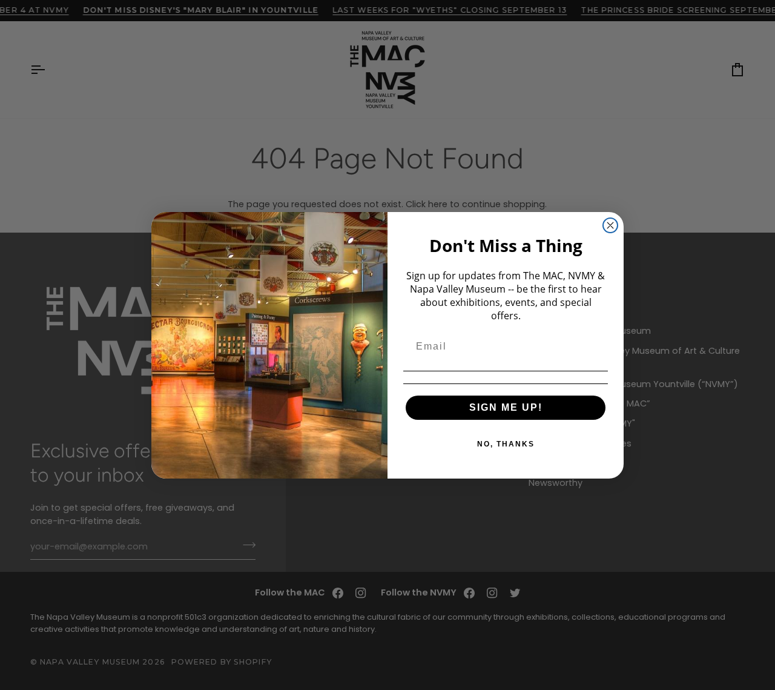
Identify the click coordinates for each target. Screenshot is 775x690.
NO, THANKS (506, 444)
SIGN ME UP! (505, 407)
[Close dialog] (610, 225)
